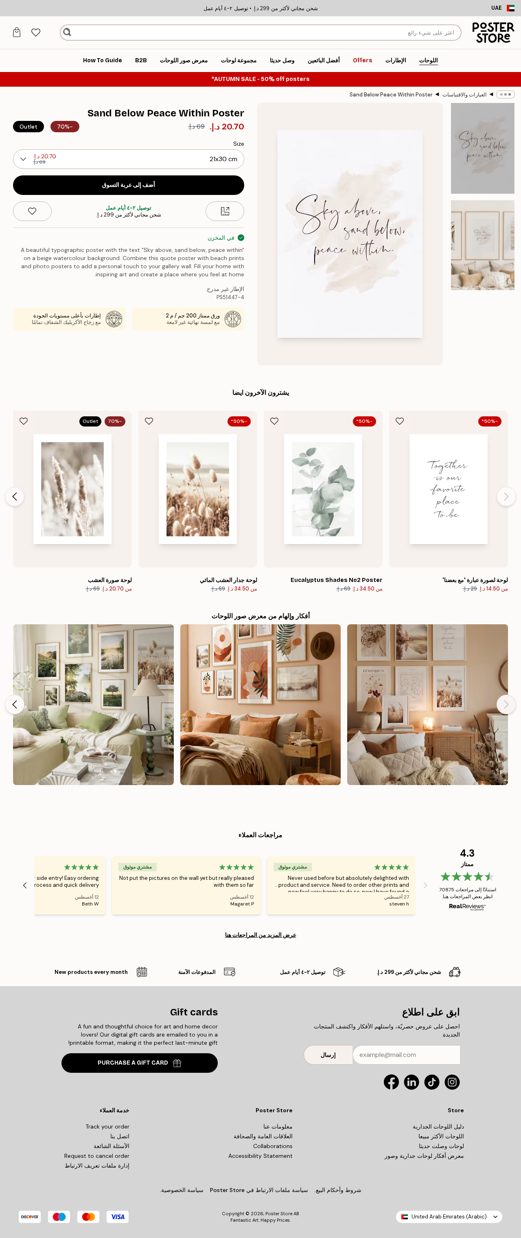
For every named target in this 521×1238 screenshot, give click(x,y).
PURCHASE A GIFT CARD (133, 1062)
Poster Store (278, 1213)
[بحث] (67, 32)
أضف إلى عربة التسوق (128, 185)
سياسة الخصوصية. (182, 1190)
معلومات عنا (278, 1126)
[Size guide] (225, 211)
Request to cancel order (96, 1155)
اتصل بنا (119, 1136)
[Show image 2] (482, 245)
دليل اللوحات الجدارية (438, 1126)
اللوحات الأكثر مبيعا (441, 1136)
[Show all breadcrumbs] (505, 94)
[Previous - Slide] (506, 496)
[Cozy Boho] (427, 704)
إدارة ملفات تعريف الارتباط (97, 1165)
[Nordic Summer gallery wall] (93, 704)
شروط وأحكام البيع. (338, 1190)
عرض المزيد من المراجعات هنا (260, 934)
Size (238, 143)
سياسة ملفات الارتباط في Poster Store (259, 1190)
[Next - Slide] (14, 496)
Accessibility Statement (260, 1155)
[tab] (35, 33)
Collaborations (273, 1146)
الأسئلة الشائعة (111, 1146)
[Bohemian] (260, 704)
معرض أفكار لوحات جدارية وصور (424, 1155)
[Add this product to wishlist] (32, 211)
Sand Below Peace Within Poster (391, 94)
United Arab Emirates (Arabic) (449, 1216)
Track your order (107, 1126)
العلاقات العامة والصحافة (263, 1136)
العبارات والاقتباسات (464, 94)
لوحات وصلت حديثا (441, 1146)
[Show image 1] (482, 148)
